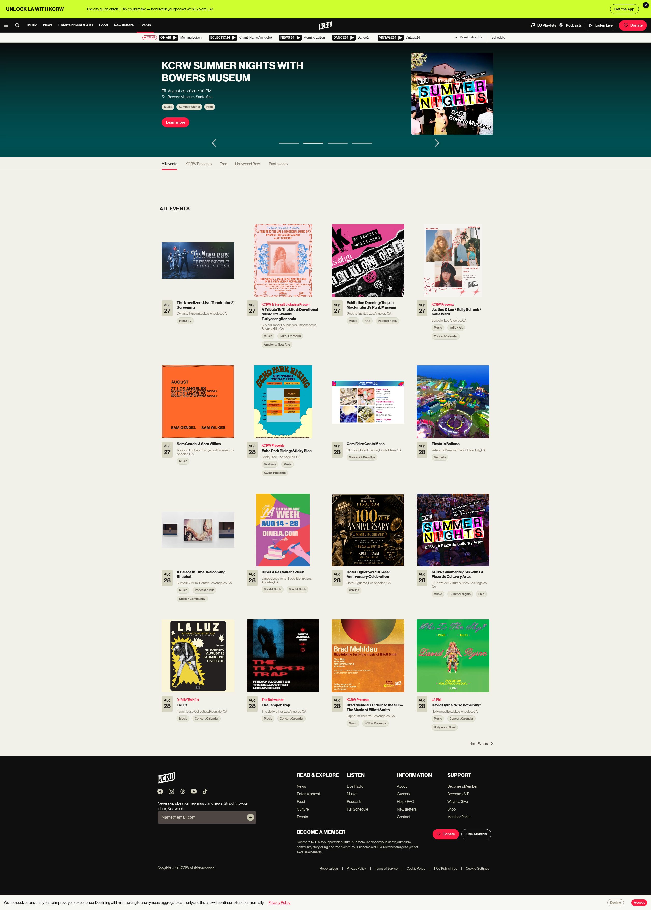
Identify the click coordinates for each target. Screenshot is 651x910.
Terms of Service (384, 868)
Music (32, 25)
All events (169, 164)
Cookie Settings (477, 868)
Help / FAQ (405, 801)
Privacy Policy (354, 868)
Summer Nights (189, 107)
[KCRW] (166, 782)
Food (103, 25)
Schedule (498, 37)
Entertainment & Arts (75, 25)
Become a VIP (458, 794)
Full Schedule (357, 809)
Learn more (175, 122)
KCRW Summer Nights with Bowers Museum (232, 72)
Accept (639, 903)
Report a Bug (329, 868)
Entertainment (308, 794)
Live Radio (355, 786)
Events (145, 25)
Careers (403, 794)
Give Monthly (476, 834)
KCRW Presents (198, 164)
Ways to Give (457, 801)
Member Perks (458, 817)
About (402, 786)
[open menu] (7, 25)
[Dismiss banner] (646, 5)
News (47, 25)
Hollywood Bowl (248, 164)
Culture (303, 809)
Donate (636, 25)
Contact (403, 817)
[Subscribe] (250, 817)
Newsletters (124, 25)
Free (209, 107)
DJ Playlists (546, 25)
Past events (278, 164)
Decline (615, 903)
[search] (18, 25)
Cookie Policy (413, 868)
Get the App (624, 9)
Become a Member (462, 786)
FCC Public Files (443, 868)
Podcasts (574, 25)
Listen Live (604, 25)
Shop (451, 809)
